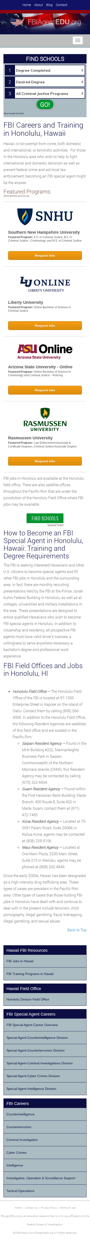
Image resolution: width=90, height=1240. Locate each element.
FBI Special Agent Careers (30, 1014)
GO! (45, 104)
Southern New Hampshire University (44, 232)
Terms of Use (67, 1207)
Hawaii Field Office (23, 988)
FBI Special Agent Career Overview (32, 1025)
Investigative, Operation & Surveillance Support (40, 1178)
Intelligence (14, 1165)
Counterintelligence (20, 1114)
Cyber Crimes (16, 1152)
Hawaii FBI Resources (27, 950)
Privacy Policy (49, 1207)
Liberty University (25, 302)
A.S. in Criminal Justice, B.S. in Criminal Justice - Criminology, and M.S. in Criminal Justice (45, 239)
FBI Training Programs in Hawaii (30, 974)
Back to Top (77, 929)
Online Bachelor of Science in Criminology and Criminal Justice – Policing (39, 373)
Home (26, 5)
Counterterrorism (18, 1127)
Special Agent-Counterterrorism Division (35, 1050)
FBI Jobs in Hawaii (19, 961)
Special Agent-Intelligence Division (31, 1089)
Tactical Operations (20, 1191)
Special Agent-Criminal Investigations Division (39, 1063)
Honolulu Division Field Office (27, 999)
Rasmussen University (30, 438)
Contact (61, 5)
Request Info (45, 255)
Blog (49, 5)
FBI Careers (17, 1103)
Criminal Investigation (22, 1140)
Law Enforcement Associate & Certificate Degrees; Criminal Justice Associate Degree (42, 444)
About (38, 5)
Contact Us (31, 1207)
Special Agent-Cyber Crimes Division (33, 1076)
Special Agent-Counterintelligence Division (37, 1037)
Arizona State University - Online (40, 367)
